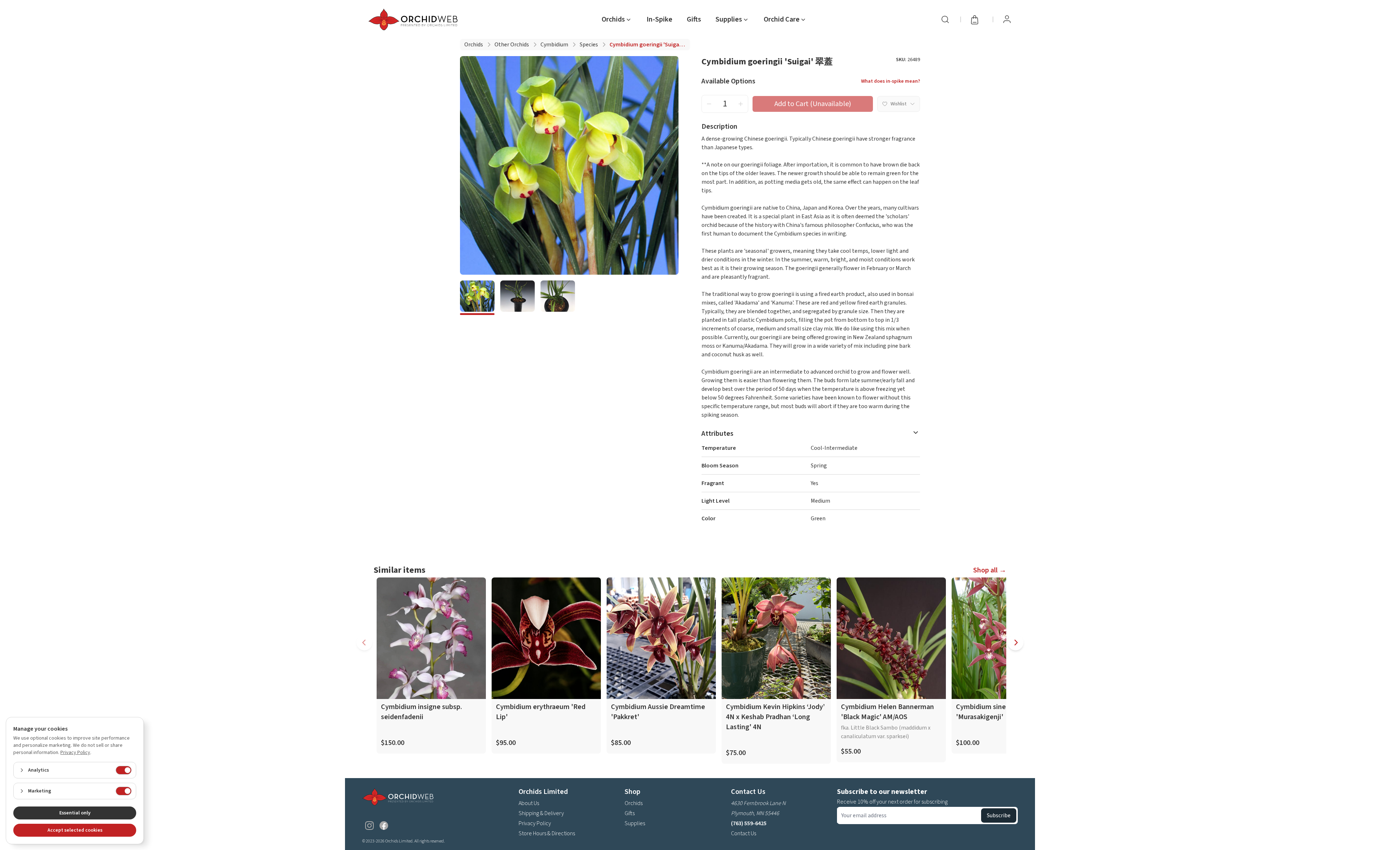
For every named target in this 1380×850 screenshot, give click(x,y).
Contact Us (743, 833)
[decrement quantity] (709, 104)
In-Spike (659, 19)
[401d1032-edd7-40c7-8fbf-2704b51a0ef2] (557, 297)
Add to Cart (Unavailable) (812, 104)
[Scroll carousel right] (1016, 642)
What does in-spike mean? (890, 81)
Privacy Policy (535, 823)
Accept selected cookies (74, 830)
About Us (529, 803)
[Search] (945, 19)
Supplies (635, 823)
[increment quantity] (740, 104)
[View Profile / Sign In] (1007, 19)
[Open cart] (977, 19)
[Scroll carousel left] (364, 642)
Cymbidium (554, 45)
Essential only (75, 813)
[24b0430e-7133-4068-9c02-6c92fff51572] (477, 297)
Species (589, 45)
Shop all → (989, 570)
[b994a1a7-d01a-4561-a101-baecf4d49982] (517, 297)
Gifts (694, 19)
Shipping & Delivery (541, 813)
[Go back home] (414, 19)
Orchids (473, 45)
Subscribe (999, 815)
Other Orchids (511, 45)
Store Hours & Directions (547, 833)
